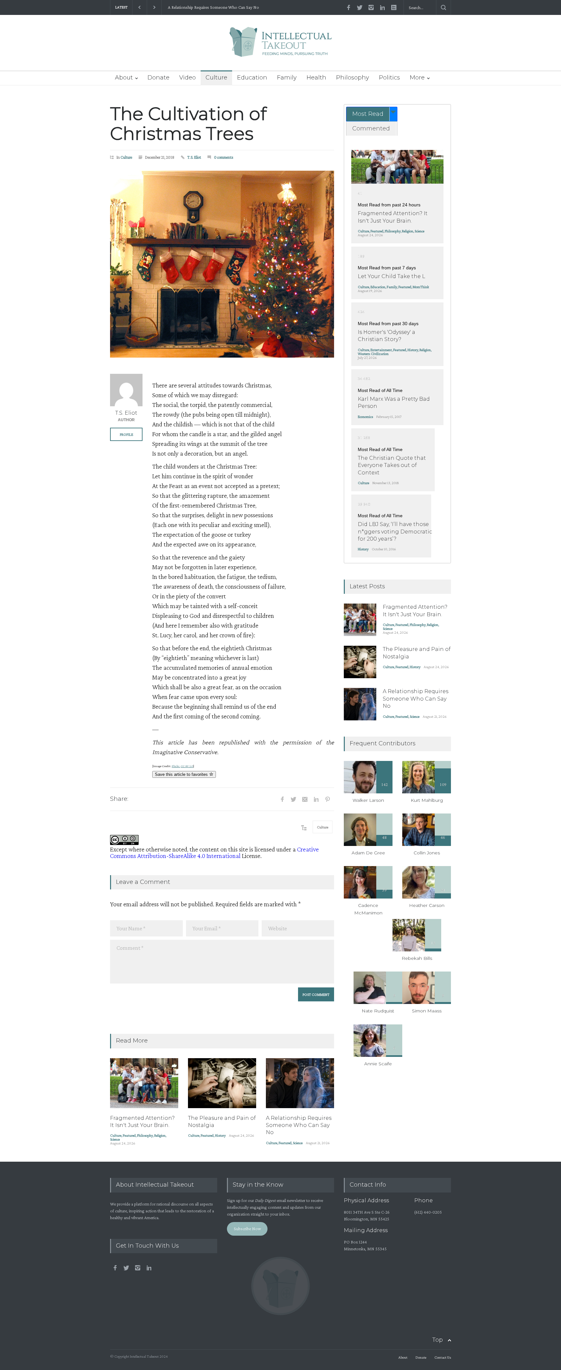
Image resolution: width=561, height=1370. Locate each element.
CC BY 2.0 (187, 766)
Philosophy (352, 77)
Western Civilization (373, 353)
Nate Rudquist (378, 1010)
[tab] (371, 114)
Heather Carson (426, 905)
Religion (160, 1135)
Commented (371, 128)
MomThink (421, 287)
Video (187, 77)
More (417, 77)
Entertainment (381, 350)
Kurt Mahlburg (427, 800)
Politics (389, 77)
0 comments (223, 157)
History (220, 1135)
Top (437, 1339)
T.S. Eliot (194, 157)
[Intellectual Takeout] (281, 46)
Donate (158, 77)
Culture (216, 77)
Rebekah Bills (417, 958)
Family (287, 77)
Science (115, 1139)
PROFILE (126, 434)
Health (316, 77)
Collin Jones (427, 852)
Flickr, (176, 766)
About (124, 77)
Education (252, 77)
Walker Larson (368, 800)
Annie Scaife (378, 1063)
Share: (119, 799)
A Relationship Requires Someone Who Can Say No (212, 7)
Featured (129, 1135)
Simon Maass (427, 1010)
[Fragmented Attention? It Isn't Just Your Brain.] (144, 1083)
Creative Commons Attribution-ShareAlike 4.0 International (214, 852)
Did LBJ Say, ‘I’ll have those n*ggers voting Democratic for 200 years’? (395, 531)
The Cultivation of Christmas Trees (188, 123)
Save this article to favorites (182, 774)
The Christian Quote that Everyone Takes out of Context (392, 465)
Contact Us (442, 1357)
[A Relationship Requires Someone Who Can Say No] (300, 1083)
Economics (365, 416)
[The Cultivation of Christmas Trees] (222, 264)
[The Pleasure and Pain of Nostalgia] (222, 1083)
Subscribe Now (247, 1228)
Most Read (367, 113)
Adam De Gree (368, 852)
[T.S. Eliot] (126, 390)
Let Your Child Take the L (391, 276)
